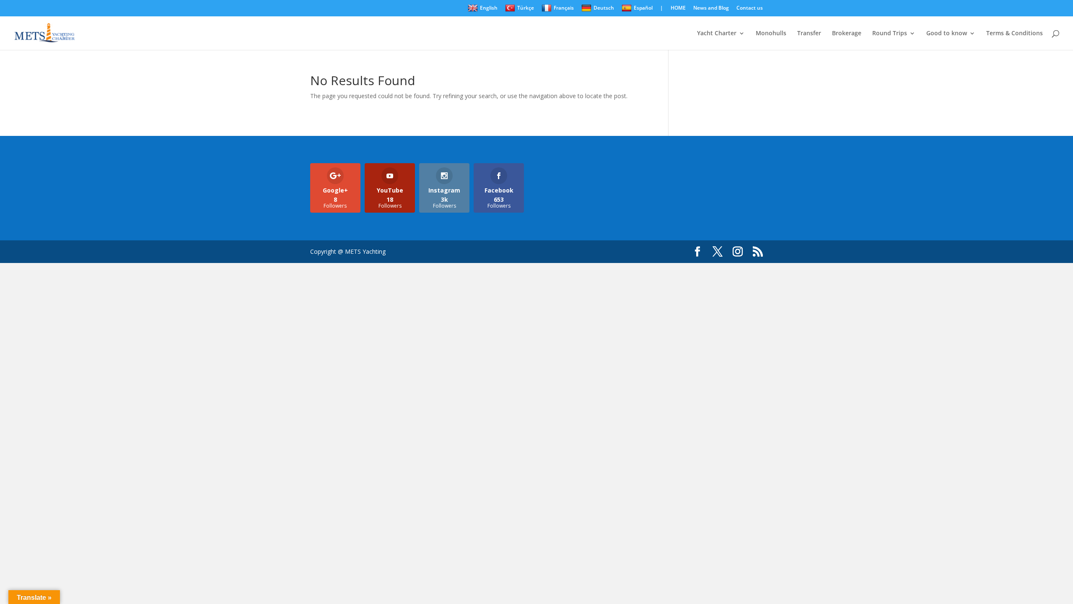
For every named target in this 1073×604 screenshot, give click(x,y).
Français (564, 7)
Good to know (946, 33)
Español (643, 7)
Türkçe (525, 7)
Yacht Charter (716, 33)
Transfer (809, 33)
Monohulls (771, 33)
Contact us (749, 8)
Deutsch (604, 7)
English (489, 7)
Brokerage (846, 33)
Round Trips (889, 33)
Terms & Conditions (1014, 33)
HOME (678, 8)
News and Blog (711, 8)
